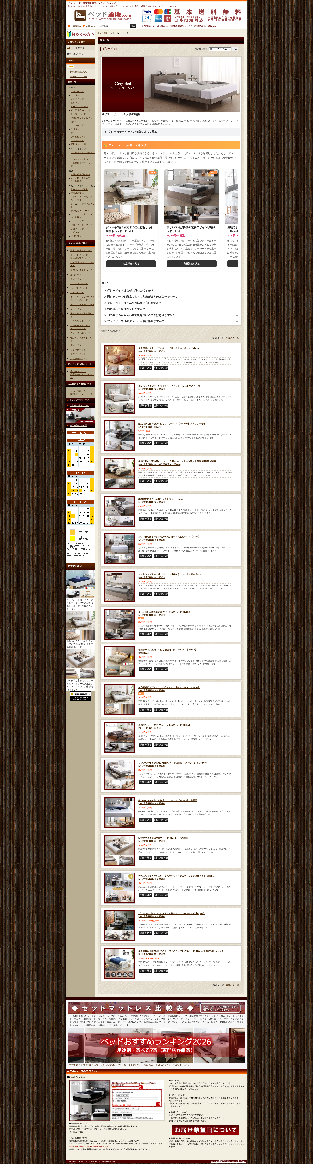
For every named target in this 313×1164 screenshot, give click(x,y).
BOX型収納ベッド (79, 106)
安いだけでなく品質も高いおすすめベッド (82, 374)
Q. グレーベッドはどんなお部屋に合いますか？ (133, 302)
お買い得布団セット (80, 174)
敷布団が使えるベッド (81, 270)
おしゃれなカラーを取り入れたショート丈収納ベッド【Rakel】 (169, 538)
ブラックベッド (78, 349)
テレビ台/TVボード (80, 210)
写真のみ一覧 (232, 338)
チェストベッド (78, 114)
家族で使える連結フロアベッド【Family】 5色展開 (163, 839)
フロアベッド (77, 91)
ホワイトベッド (78, 354)
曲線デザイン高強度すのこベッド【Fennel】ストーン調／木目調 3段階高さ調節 (177, 463)
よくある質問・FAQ (79, 400)
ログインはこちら (78, 76)
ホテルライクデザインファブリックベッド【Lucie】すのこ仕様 (169, 387)
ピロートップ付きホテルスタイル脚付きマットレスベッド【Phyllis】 (171, 915)
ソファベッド (77, 140)
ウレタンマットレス (80, 159)
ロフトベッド (77, 125)
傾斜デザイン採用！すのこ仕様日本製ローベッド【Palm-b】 (167, 651)
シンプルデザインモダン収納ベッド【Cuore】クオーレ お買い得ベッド (173, 764)
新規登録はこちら (78, 71)
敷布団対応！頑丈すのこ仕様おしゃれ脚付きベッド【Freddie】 (169, 689)
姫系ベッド (76, 121)
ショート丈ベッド (79, 283)
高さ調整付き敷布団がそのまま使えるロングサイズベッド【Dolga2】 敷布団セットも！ (181, 953)
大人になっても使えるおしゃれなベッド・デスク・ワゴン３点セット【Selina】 (177, 877)
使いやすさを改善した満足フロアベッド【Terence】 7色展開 (167, 802)
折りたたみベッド (79, 136)
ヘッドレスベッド (79, 288)
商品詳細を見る (131, 263)
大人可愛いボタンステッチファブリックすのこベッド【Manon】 (170, 350)
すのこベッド (77, 99)
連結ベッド (75, 274)
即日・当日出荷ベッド (81, 250)
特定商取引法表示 (78, 425)
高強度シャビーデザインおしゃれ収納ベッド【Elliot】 (164, 726)
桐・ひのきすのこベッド (82, 304)
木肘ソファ (76, 236)
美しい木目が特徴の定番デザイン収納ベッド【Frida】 (164, 613)
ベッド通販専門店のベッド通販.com (228, 1161)
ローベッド (76, 95)
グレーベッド (77, 345)
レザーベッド (77, 309)
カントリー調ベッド (80, 333)
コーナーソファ (78, 221)
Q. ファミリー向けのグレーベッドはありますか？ (134, 321)
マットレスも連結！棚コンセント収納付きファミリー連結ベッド (169, 576)
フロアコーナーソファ (81, 225)
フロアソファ (77, 229)
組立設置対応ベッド (80, 358)
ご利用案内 (76, 26)
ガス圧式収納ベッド (80, 110)
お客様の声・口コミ (79, 405)
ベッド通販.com (104, 33)
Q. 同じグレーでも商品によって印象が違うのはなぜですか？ (141, 296)
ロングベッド (77, 279)
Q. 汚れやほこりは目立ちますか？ (124, 309)
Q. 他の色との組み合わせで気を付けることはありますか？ (139, 315)
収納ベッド (76, 103)
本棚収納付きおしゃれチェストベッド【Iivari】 (161, 500)
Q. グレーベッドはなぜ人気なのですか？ (128, 290)
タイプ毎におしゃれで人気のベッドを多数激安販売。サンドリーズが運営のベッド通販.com (178, 26)
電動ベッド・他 (78, 144)
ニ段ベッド (76, 129)
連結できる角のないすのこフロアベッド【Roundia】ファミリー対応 (171, 425)
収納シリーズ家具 (79, 189)
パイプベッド (77, 292)
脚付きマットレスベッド (83, 118)
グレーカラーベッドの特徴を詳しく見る (132, 131)
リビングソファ (78, 232)
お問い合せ (91, 26)
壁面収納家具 (77, 193)
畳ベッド (75, 133)
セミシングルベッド (80, 321)
